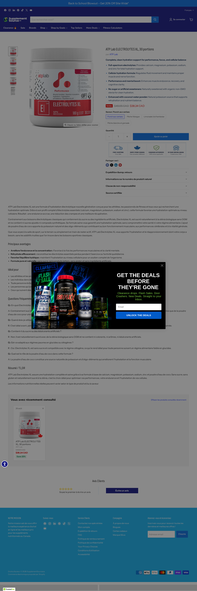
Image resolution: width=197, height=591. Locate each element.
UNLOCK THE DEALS (138, 315)
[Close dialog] (162, 265)
